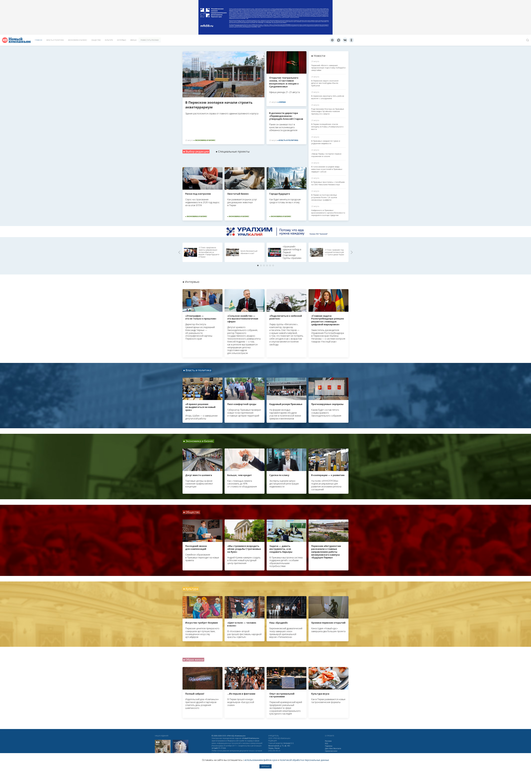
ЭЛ (219, 748)
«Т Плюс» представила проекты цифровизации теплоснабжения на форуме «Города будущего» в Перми (209, 252)
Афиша (133, 40)
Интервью (121, 40)
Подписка (328, 746)
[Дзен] (332, 40)
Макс (331, 748)
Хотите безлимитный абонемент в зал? (249, 252)
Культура (109, 40)
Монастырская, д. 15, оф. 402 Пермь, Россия (279, 747)
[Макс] (338, 40)
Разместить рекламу (150, 40)
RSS (326, 743)
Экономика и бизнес (77, 40)
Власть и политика (55, 40)
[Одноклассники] (351, 40)
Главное (38, 40)
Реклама (328, 741)
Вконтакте (337, 748)
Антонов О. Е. (288, 743)
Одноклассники (331, 751)
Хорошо (265, 766)
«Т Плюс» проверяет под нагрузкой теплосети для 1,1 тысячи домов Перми (334, 252)
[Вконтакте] (345, 40)
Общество (96, 40)
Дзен (327, 748)
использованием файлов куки (260, 760)
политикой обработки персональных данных (304, 760)
